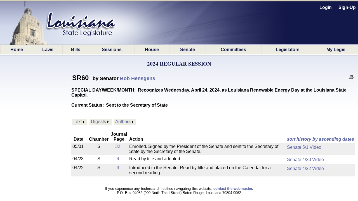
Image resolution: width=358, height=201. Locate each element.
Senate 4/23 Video (305, 159)
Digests (98, 121)
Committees (233, 49)
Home (16, 49)
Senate (187, 49)
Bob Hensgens (137, 78)
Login (325, 7)
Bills (75, 49)
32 (117, 146)
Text (78, 121)
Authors (123, 121)
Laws (47, 49)
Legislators (288, 49)
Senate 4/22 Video (305, 168)
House (152, 49)
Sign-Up (347, 7)
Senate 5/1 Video (304, 147)
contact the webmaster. (233, 188)
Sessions (112, 49)
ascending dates (336, 139)
